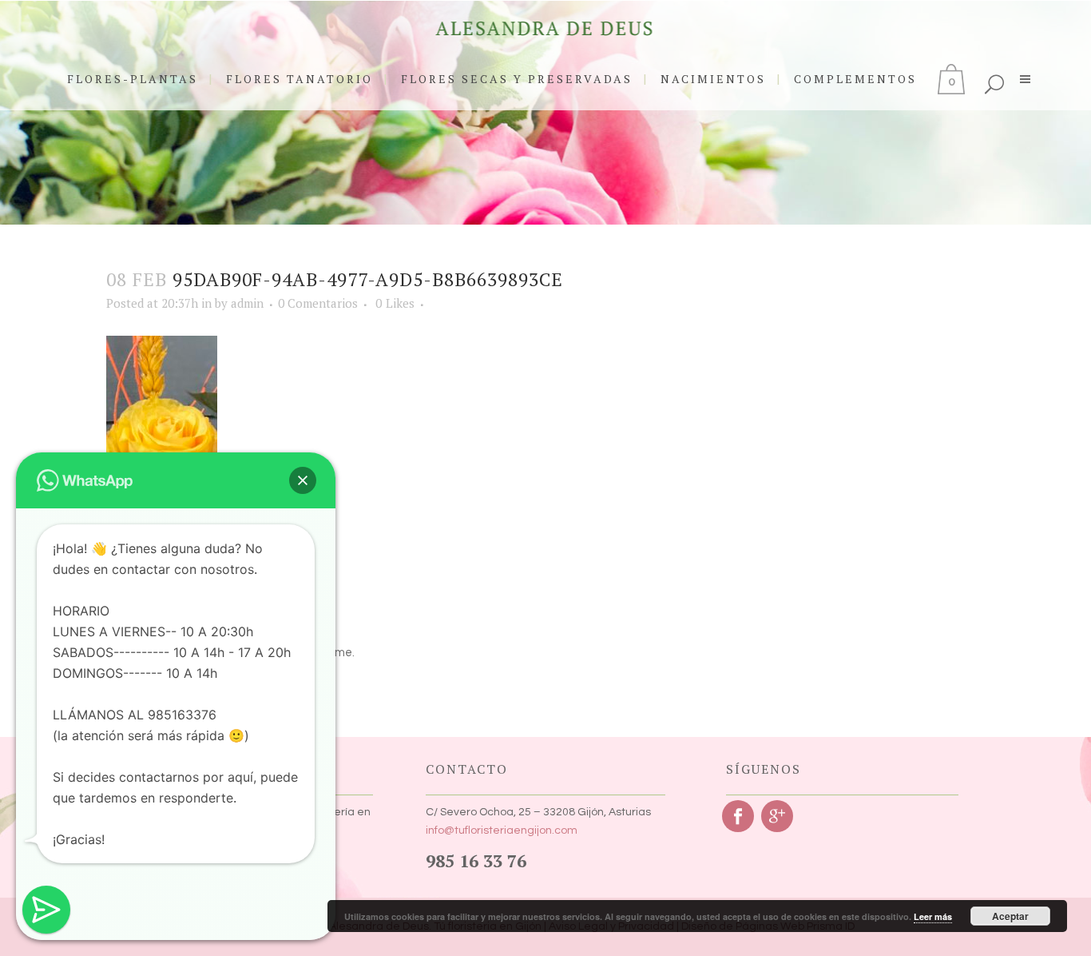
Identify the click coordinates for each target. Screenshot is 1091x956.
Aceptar (1010, 916)
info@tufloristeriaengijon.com (501, 830)
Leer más (933, 916)
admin (247, 303)
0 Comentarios (318, 303)
